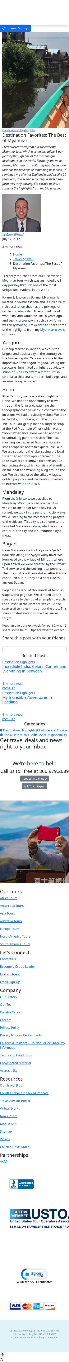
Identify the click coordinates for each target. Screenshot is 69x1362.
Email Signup (18, 28)
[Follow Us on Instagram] (26, 886)
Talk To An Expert (34, 786)
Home (17, 254)
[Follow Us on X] (30, 886)
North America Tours (15, 936)
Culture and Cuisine (52, 730)
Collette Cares (10, 1012)
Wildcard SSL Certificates (35, 1282)
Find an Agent (10, 974)
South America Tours (15, 944)
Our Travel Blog (11, 1085)
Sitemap (6, 1131)
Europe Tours (10, 929)
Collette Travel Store (14, 1147)
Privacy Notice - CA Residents (21, 1035)
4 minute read (12, 683)
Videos (5, 1139)
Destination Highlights (18, 130)
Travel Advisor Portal (15, 1101)
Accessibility (8, 1070)
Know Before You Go (18, 735)
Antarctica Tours (12, 906)
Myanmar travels (52, 329)
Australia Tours (11, 921)
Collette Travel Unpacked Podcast (24, 1093)
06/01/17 (8, 688)
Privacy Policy (10, 1027)
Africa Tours (8, 898)
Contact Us (8, 959)
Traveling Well (23, 259)
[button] (34, 1273)
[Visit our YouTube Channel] (42, 886)
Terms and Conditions (16, 1055)
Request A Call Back (34, 778)
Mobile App (8, 1124)
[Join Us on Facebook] (22, 886)
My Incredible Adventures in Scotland (27, 700)
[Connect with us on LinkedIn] (34, 886)
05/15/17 (8, 719)
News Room (8, 1116)
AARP (4, 1161)
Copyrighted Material (15, 1063)
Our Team (7, 1004)
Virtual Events (10, 1108)
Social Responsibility (52, 735)
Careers (5, 1020)
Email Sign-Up (10, 982)
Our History (8, 997)
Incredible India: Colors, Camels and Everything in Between (34, 669)
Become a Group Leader (17, 966)
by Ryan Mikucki (13, 234)
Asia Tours (7, 913)
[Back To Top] (2, 1354)
